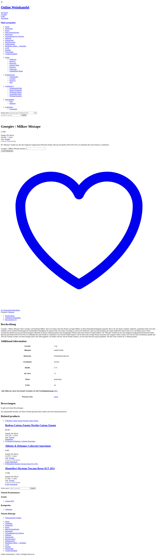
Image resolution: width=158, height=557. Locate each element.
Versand (7, 139)
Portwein (12, 67)
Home (7, 27)
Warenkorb (9, 29)
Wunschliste (9, 52)
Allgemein (8, 509)
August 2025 (9, 501)
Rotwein (12, 61)
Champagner (13, 77)
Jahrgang (12, 103)
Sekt (10, 82)
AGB (7, 48)
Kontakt (8, 50)
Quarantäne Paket (15, 94)
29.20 (56, 397)
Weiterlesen (9, 439)
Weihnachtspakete (15, 96)
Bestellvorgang (10, 42)
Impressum (9, 34)
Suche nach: (5, 113)
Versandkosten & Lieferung (14, 36)
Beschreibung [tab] (10, 316)
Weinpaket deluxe (15, 92)
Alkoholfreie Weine (16, 71)
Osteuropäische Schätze (13, 518)
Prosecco (12, 80)
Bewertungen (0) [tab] (11, 320)
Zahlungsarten (10, 44)
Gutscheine (9, 107)
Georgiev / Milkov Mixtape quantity (13, 149)
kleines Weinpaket (15, 90)
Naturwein (13, 69)
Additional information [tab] (13, 318)
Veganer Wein (14, 65)
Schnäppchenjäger (15, 88)
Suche (24, 115)
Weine (7, 57)
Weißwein (12, 59)
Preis (11, 101)
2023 (56, 391)
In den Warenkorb (7, 151)
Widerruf (8, 38)
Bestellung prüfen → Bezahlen (15, 46)
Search (33, 488)
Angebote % (9, 86)
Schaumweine (10, 75)
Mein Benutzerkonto (12, 32)
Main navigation (8, 22)
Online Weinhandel (15, 7)
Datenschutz (9, 40)
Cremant (12, 79)
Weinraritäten (9, 99)
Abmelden (8, 523)
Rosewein (12, 63)
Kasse (7, 30)
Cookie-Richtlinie (11, 54)
